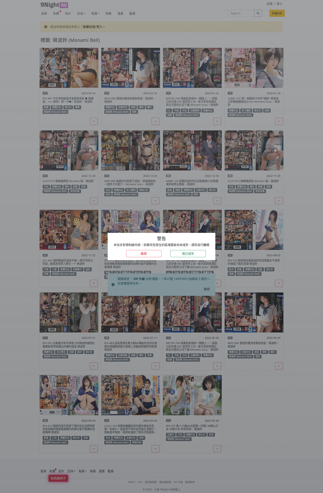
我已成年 (188, 254)
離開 (144, 254)
